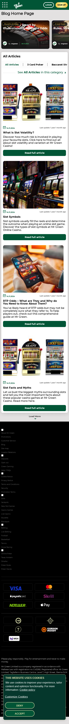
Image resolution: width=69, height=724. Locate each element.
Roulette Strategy (11, 24)
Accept (20, 713)
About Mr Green (7, 433)
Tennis (4, 543)
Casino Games (7, 510)
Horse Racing (6, 547)
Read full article (34, 152)
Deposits (4, 459)
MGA (18, 639)
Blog (3, 445)
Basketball (5, 539)
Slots (3, 498)
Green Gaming (7, 466)
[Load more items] (34, 416)
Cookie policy (27, 689)
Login (48, 5)
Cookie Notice (7, 477)
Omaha (4, 561)
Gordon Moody (50, 630)
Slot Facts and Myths (17, 387)
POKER (7, 551)
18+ (18, 622)
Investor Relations (8, 452)
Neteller (18, 606)
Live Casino (5, 514)
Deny (19, 705)
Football (4, 536)
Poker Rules (6, 565)
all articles (12, 64)
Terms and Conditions (10, 484)
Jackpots (5, 502)
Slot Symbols (12, 216)
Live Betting (6, 532)
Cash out (5, 463)
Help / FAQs (6, 470)
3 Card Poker (60, 24)
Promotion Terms (8, 492)
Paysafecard (18, 597)
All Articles (11, 56)
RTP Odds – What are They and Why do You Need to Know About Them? (30, 302)
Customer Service (8, 441)
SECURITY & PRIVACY (12, 474)
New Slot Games (8, 506)
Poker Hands (6, 569)
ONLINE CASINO (10, 496)
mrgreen (14, 44)
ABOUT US (8, 430)
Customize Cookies (16, 696)
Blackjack (5, 522)
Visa (18, 588)
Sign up (61, 5)
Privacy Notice (7, 480)
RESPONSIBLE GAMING (13, 456)
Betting (4, 528)
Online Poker (6, 554)
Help (18, 630)
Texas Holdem (7, 557)
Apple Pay (49, 606)
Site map (5, 448)
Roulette (4, 518)
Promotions (6, 437)
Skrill (49, 597)
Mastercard (49, 588)
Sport (6, 525)
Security (4, 488)
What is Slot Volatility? (18, 132)
